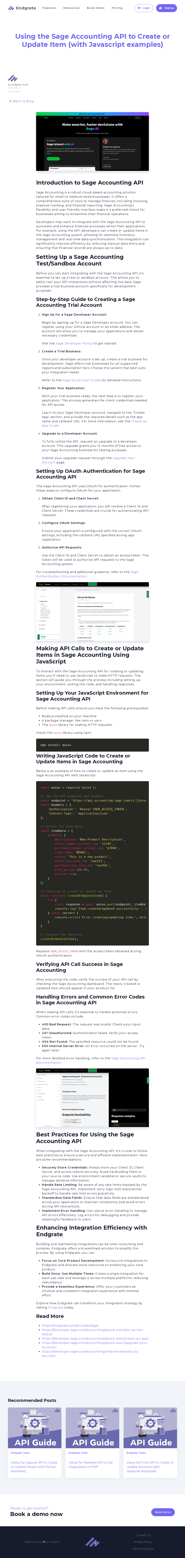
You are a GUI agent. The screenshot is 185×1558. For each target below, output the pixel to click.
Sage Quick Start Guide (82, 380)
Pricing (117, 8)
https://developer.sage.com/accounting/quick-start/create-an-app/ (95, 1338)
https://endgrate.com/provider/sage (70, 1325)
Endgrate (55, 1307)
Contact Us (143, 1535)
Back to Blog (23, 101)
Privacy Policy (143, 1542)
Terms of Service (143, 1548)
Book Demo (96, 8)
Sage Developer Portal (74, 343)
